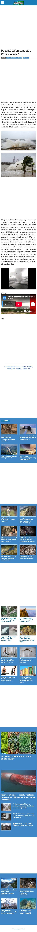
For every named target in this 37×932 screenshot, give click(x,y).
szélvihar (13, 57)
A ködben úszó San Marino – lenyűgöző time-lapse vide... (26, 620)
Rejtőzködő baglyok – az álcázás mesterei (27, 557)
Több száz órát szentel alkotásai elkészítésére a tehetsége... (9, 539)
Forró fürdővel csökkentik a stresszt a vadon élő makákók (9, 911)
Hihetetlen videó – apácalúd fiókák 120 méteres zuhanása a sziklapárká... (24, 816)
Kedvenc (4, 753)
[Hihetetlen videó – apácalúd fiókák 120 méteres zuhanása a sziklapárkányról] (6, 817)
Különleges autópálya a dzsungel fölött (9, 457)
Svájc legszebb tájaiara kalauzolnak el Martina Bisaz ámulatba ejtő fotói (23, 806)
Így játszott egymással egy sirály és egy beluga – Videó (8, 638)
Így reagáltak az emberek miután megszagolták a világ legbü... (27, 639)
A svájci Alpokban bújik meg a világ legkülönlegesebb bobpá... (9, 892)
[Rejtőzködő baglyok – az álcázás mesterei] (28, 549)
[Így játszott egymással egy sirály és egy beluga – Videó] (9, 630)
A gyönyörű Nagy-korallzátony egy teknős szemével (26, 911)
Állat (3, 792)
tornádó (25, 57)
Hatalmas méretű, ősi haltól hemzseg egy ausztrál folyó (8, 558)
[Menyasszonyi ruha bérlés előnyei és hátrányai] (28, 652)
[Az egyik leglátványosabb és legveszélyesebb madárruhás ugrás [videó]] (28, 511)
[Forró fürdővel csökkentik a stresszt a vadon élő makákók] (9, 903)
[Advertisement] (18, 25)
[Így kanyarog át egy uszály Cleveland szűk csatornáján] (6, 827)
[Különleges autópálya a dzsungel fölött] (9, 449)
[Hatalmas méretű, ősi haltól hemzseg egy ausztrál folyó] (9, 549)
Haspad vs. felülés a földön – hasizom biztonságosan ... (8, 679)
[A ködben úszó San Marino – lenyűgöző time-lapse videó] (28, 611)
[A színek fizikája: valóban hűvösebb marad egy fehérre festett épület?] (28, 670)
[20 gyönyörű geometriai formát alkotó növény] (18, 743)
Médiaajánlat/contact (18, 929)
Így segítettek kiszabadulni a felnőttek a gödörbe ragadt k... (8, 438)
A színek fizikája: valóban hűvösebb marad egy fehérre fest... (26, 680)
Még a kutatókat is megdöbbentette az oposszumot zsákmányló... (27, 892)
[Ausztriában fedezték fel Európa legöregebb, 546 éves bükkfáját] (9, 611)
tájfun (20, 57)
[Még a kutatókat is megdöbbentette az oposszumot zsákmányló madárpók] (28, 883)
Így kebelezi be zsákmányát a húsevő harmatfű (8, 519)
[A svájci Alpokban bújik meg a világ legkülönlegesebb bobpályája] (9, 883)
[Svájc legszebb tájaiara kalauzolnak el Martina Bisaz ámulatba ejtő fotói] (6, 807)
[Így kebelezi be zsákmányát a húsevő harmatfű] (9, 511)
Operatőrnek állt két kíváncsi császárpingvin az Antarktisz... (28, 437)
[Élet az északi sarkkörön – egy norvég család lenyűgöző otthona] (28, 449)
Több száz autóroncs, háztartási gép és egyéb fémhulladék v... (27, 539)
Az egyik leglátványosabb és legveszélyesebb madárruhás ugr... (26, 520)
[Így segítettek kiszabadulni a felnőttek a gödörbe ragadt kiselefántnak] (9, 429)
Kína (8, 57)
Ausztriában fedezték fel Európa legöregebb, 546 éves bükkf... (9, 620)
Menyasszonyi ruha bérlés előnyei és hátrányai (26, 660)
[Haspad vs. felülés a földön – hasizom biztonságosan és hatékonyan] (9, 670)
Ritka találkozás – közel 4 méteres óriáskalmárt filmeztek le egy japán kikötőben (18, 797)
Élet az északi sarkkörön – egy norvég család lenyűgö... (28, 457)
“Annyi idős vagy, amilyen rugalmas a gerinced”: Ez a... (7, 660)
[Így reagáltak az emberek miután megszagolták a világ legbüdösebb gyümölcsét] (28, 630)
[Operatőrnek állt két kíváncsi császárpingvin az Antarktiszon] (28, 429)
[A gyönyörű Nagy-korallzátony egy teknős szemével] (28, 903)
